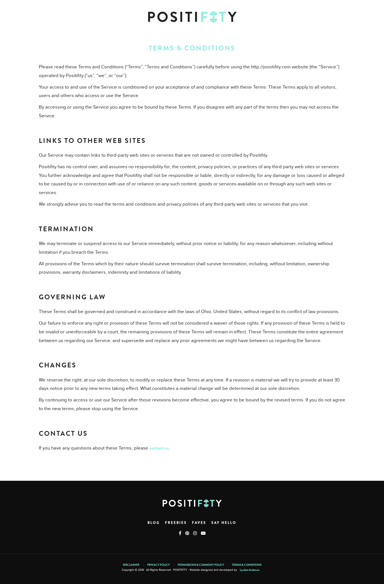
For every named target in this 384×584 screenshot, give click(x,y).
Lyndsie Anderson (249, 570)
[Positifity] (192, 16)
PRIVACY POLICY (158, 565)
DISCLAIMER (131, 565)
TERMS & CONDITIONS (246, 565)
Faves (199, 522)
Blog (154, 522)
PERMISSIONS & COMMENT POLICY (201, 565)
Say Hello (223, 522)
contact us (159, 448)
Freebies (176, 522)
